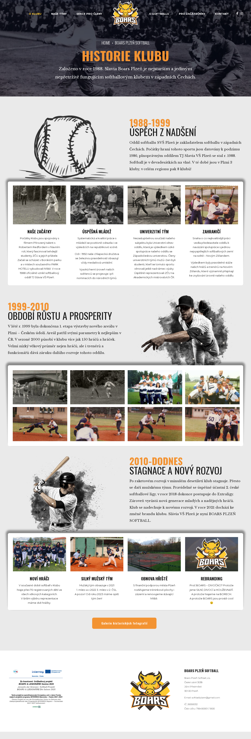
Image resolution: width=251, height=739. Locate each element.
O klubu (35, 13)
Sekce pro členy (89, 13)
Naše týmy (59, 13)
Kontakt (222, 13)
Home (106, 43)
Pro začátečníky (192, 13)
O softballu (159, 13)
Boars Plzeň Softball (132, 43)
